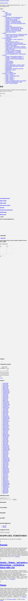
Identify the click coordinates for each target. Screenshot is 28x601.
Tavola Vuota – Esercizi (10, 32)
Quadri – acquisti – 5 (9, 79)
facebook (2, 207)
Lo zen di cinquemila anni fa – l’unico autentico (15, 53)
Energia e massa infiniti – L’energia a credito (15, 64)
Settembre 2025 (6, 392)
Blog (4, 11)
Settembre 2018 (6, 461)
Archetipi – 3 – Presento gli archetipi (13, 22)
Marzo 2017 (5, 479)
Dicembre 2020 (6, 435)
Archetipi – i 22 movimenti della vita (13, 29)
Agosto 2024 (5, 408)
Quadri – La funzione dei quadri (12, 75)
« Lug (1, 377)
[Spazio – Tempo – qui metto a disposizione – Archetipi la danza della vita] (0, 559)
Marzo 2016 (5, 492)
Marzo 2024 (5, 414)
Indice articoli (3, 200)
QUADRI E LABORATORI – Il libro (13, 82)
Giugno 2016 (5, 490)
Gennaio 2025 (6, 402)
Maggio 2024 (5, 412)
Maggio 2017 (5, 477)
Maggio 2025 (5, 397)
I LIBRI (4, 33)
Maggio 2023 (5, 424)
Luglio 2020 (5, 439)
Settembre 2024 (6, 407)
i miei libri (2, 238)
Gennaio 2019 (6, 457)
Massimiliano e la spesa (10, 69)
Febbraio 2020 (6, 445)
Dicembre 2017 (6, 471)
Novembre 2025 (6, 391)
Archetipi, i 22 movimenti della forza (13, 27)
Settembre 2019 (6, 450)
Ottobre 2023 (5, 419)
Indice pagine (3, 203)
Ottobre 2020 (5, 436)
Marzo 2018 (5, 467)
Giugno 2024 (5, 411)
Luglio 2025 (5, 395)
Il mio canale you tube (5, 205)
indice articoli (8, 13)
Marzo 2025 (5, 400)
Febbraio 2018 (6, 468)
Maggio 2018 (5, 464)
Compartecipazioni (9, 62)
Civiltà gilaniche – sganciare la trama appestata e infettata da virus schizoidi (15, 45)
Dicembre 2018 (6, 458)
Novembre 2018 (6, 460)
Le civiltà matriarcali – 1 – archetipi (13, 51)
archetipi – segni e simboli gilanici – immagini (15, 46)
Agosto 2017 (5, 473)
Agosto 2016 (5, 488)
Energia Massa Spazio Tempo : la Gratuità (14, 66)
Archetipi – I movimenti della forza (12, 21)
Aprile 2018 (5, 466)
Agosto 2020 (5, 438)
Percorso (4, 55)
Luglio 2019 (5, 451)
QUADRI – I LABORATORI (9, 73)
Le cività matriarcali (7, 38)
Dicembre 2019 (6, 447)
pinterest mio (3, 214)
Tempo (3, 585)
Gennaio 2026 (6, 390)
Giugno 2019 (5, 452)
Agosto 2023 (5, 422)
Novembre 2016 (6, 484)
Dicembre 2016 (6, 483)
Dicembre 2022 (6, 425)
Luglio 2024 (5, 410)
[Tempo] (0, 581)
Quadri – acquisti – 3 (9, 77)
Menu (2, 8)
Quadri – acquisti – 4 (9, 78)
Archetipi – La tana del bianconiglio (13, 50)
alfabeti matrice (8, 25)
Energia (3, 545)
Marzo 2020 (5, 444)
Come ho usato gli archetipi (11, 19)
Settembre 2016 (6, 486)
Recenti (4, 527)
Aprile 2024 (5, 413)
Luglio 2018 (5, 462)
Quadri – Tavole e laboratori (11, 83)
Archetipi (5, 16)
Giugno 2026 (5, 385)
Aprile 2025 (5, 399)
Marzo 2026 (5, 388)
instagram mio (3, 212)
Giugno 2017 (5, 475)
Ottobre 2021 (5, 430)
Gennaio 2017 (6, 481)
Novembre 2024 (6, 405)
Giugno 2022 (5, 427)
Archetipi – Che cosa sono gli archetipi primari (15, 23)
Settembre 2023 (6, 421)
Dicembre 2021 (6, 429)
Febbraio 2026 (6, 389)
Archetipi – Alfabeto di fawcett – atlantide (14, 28)
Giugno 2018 (5, 463)
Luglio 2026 (5, 384)
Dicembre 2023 (6, 417)
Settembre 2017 (6, 472)
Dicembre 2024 (6, 403)
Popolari (4, 525)
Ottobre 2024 (5, 406)
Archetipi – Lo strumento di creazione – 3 (14, 57)
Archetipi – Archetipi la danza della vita (13, 17)
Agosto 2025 (5, 394)
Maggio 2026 (5, 386)
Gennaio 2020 (6, 446)
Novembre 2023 (6, 418)
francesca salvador (4, 2)
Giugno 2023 (5, 423)
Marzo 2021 (5, 433)
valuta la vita (8, 71)
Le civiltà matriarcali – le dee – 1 (12, 41)
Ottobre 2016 (5, 485)
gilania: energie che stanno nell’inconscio (14, 42)
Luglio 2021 (5, 431)
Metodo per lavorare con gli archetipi (13, 30)
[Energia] (0, 541)
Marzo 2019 (5, 456)
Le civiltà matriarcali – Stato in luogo (13, 52)
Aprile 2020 (5, 442)
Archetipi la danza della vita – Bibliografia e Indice (16, 34)
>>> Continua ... (16, 556)
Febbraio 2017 (6, 480)
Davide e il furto (8, 63)
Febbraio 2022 (6, 428)
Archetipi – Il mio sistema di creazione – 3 (14, 56)
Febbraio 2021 (6, 434)
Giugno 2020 (5, 440)
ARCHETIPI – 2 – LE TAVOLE (12, 18)
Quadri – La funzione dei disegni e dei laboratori (15, 80)
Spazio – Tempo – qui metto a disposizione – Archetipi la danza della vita (15, 36)
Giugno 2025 (5, 396)
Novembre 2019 (6, 449)
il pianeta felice (8, 67)
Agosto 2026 (5, 383)
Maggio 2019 (5, 453)
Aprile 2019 (5, 455)
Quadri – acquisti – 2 (9, 74)
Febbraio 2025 (6, 401)
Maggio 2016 (5, 491)
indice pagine (8, 14)
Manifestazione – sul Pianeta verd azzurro (14, 68)
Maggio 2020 (5, 441)
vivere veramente (9, 61)
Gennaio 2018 (6, 469)
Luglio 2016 (5, 489)
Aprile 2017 (5, 478)
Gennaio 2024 (6, 416)
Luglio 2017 (5, 474)
